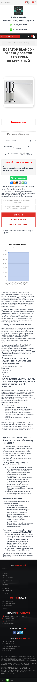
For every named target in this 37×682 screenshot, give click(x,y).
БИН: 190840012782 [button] (8, 644)
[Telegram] (25, 183)
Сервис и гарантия (6, 4)
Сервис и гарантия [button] (7, 577)
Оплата (3, 1)
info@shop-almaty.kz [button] (8, 623)
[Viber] (20, 183)
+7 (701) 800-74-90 (20, 25)
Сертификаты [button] (6, 571)
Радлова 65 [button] (23, 616)
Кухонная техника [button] (7, 601)
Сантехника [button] (5, 608)
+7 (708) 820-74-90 (20, 29)
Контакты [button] (5, 584)
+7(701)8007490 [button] (9, 618)
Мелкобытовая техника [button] (9, 603)
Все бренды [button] (5, 593)
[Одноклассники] (14, 183)
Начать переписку (20, 178)
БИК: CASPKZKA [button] (7, 650)
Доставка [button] (5, 573)
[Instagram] (18, 632)
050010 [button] (18, 616)
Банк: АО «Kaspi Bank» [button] (8, 648)
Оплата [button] (4, 575)
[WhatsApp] (23, 183)
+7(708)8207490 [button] (9, 621)
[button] (10, 680)
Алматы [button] (13, 616)
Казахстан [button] (8, 616)
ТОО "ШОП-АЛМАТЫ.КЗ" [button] (9, 641)
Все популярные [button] (7, 590)
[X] (17, 183)
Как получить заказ (18, 224)
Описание (18, 215)
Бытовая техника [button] (7, 605)
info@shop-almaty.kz (18, 17)
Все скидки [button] (5, 588)
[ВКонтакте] (11, 183)
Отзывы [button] (4, 582)
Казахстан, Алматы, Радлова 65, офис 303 (18, 21)
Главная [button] (4, 568)
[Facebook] (14, 632)
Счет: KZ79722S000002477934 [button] (11, 646)
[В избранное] (12, 134)
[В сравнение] (24, 134)
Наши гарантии (18, 220)
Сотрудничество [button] (7, 580)
